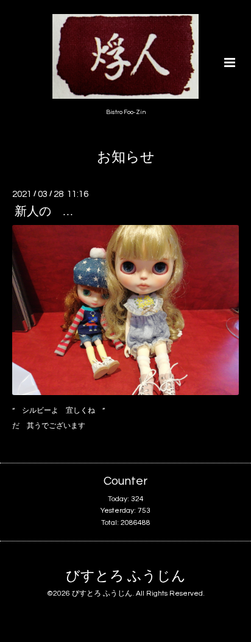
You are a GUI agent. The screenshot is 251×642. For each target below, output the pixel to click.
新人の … (43, 211)
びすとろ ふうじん (126, 576)
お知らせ (126, 158)
